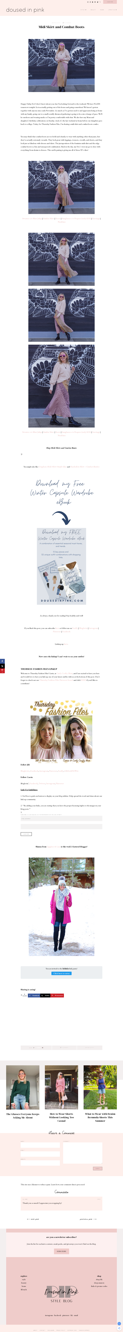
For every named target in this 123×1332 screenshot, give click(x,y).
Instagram (93, 628)
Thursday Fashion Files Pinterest (53, 680)
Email (23, 1150)
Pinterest (57, 631)
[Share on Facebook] (2, 661)
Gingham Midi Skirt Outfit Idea (53, 466)
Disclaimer (51, 1330)
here (57, 628)
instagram (49, 1315)
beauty (24, 1283)
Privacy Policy (61, 1330)
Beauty (93, 9)
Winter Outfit (56, 22)
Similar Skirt (48, 218)
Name (23, 1141)
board (70, 680)
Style (83, 9)
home (24, 1286)
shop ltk (99, 1279)
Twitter (42, 783)
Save (39, 1047)
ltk (72, 1315)
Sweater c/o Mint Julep (32, 218)
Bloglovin (83, 628)
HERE (83, 680)
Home (102, 9)
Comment (66, 1141)
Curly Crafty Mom (65, 673)
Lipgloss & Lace (53, 846)
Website (23, 1159)
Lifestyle (111, 9)
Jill (24, 1199)
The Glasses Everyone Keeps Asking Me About (22, 1115)
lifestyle (24, 1289)
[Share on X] (2, 666)
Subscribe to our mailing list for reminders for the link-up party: (41, 814)
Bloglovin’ (25, 771)
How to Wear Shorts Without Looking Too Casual (61, 1117)
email (76, 1315)
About (35, 1330)
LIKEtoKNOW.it (71, 771)
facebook (57, 1315)
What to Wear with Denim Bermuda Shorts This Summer (100, 1117)
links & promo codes (99, 1286)
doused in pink (25, 10)
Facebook (66, 631)
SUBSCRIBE (61, 1251)
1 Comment (67, 22)
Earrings (96, 218)
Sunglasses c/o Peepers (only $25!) (76, 218)
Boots (57, 218)
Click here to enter (61, 973)
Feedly (75, 628)
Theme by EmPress (84, 1330)
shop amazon (99, 1283)
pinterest (65, 1315)
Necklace (62, 222)
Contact (42, 1330)
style (24, 1279)
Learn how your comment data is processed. (68, 1184)
